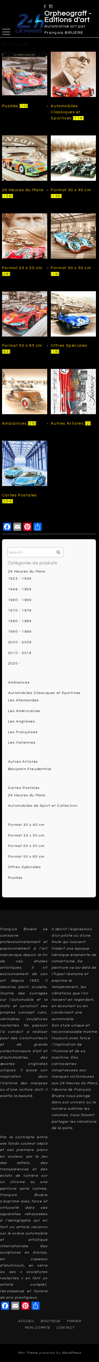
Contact (65, 1327)
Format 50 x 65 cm (26, 856)
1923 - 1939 (20, 578)
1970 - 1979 (20, 610)
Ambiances (19, 682)
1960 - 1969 (20, 600)
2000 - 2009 (20, 642)
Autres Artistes (23, 761)
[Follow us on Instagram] (51, 5)
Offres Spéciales (24, 867)
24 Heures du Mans (27, 571)
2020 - (14, 663)
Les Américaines (24, 711)
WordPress (71, 1353)
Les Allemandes (23, 700)
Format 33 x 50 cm (26, 835)
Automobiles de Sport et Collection (42, 806)
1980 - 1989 (20, 621)
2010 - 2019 (20, 653)
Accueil (26, 1321)
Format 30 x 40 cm (26, 825)
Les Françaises (23, 732)
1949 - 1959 (20, 589)
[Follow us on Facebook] (45, 5)
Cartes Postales (24, 788)
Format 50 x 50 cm (26, 846)
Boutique (50, 1321)
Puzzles (15, 878)
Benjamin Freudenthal (30, 769)
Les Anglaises (21, 721)
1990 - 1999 (20, 631)
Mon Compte (37, 1327)
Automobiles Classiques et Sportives (44, 693)
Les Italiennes (22, 742)
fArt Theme (28, 1353)
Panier (74, 1321)
